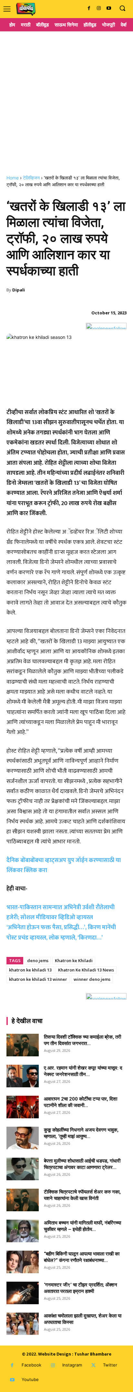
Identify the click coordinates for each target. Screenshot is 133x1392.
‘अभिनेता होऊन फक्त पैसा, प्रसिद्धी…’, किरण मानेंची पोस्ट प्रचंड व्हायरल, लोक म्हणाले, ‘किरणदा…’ (61, 932)
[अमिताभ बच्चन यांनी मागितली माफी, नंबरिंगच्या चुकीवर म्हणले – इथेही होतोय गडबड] (22, 1231)
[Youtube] (109, 9)
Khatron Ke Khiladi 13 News (86, 970)
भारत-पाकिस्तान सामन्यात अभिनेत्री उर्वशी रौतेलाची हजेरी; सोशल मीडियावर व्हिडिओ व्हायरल (60, 912)
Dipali (18, 290)
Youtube (30, 1379)
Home (12, 177)
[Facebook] (89, 9)
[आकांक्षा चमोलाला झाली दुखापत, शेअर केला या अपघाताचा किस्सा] (22, 1324)
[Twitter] (93, 1365)
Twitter (110, 1364)
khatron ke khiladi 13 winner (38, 979)
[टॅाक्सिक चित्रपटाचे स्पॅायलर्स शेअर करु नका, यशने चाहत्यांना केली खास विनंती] (22, 1200)
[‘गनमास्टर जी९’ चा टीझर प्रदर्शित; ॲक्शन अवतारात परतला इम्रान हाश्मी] (22, 1293)
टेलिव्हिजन (31, 177)
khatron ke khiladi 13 (30, 970)
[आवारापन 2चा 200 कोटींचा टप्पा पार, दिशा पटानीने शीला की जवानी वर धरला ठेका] (22, 1107)
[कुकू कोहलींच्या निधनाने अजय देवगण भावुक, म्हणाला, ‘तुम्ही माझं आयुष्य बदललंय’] (22, 1138)
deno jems (37, 960)
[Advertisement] (66, 100)
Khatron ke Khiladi (74, 960)
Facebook (31, 1364)
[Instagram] (99, 9)
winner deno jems (92, 979)
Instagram (72, 1364)
